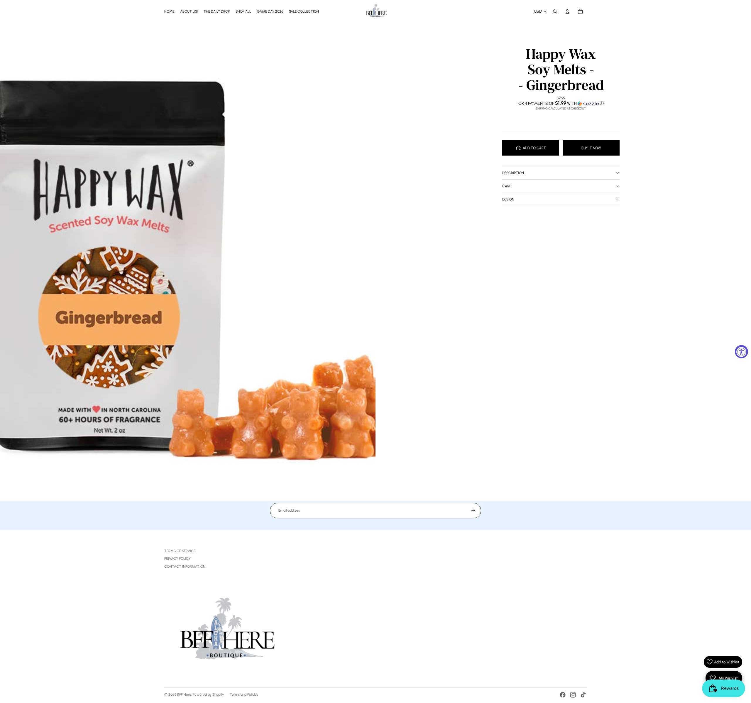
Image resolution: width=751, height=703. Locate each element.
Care (506, 186)
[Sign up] (473, 510)
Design (508, 199)
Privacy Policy (177, 559)
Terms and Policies (244, 694)
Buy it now (591, 148)
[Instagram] (572, 694)
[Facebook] (562, 694)
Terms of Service (179, 551)
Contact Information (184, 566)
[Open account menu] (567, 11)
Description (513, 173)
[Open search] (555, 11)
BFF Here (184, 694)
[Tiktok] (583, 694)
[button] (561, 103)
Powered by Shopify (208, 694)
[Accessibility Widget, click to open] (741, 351)
